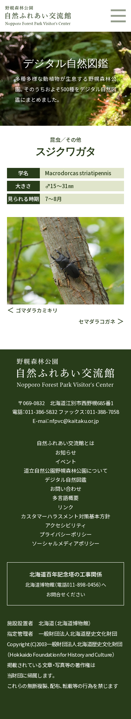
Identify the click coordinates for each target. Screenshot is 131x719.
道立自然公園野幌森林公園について (66, 470)
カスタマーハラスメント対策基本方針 (65, 516)
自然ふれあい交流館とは (65, 443)
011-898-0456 (83, 584)
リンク (65, 507)
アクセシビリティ (65, 525)
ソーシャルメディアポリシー (66, 543)
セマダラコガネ (97, 321)
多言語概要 (65, 498)
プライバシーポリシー (65, 534)
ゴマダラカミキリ (37, 310)
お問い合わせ (65, 489)
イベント (65, 461)
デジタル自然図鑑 (66, 480)
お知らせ (65, 452)
